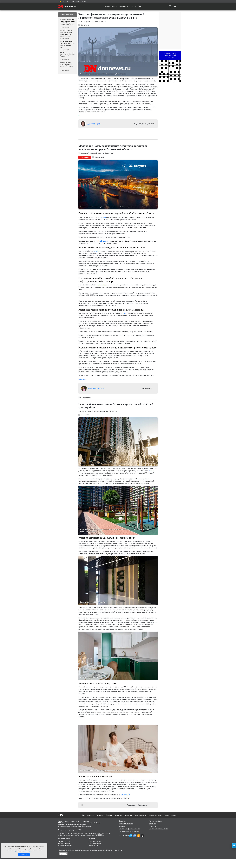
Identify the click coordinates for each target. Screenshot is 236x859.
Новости (107, 6)
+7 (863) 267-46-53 (95, 843)
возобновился (103, 241)
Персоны (109, 815)
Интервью (122, 6)
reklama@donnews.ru (65, 845)
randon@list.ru (93, 845)
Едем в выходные (88, 815)
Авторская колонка (140, 815)
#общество (82, 379)
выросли (103, 217)
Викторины (128, 815)
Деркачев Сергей (94, 124)
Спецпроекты (131, 6)
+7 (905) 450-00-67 (64, 843)
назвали (123, 313)
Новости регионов (170, 815)
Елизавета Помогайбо (96, 388)
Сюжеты (114, 6)
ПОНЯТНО (24, 855)
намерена (96, 251)
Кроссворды (118, 815)
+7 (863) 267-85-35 (95, 842)
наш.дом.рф (125, 795)
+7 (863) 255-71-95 (64, 842)
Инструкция (100, 815)
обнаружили (102, 285)
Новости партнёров (155, 815)
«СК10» (151, 471)
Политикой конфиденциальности (23, 851)
